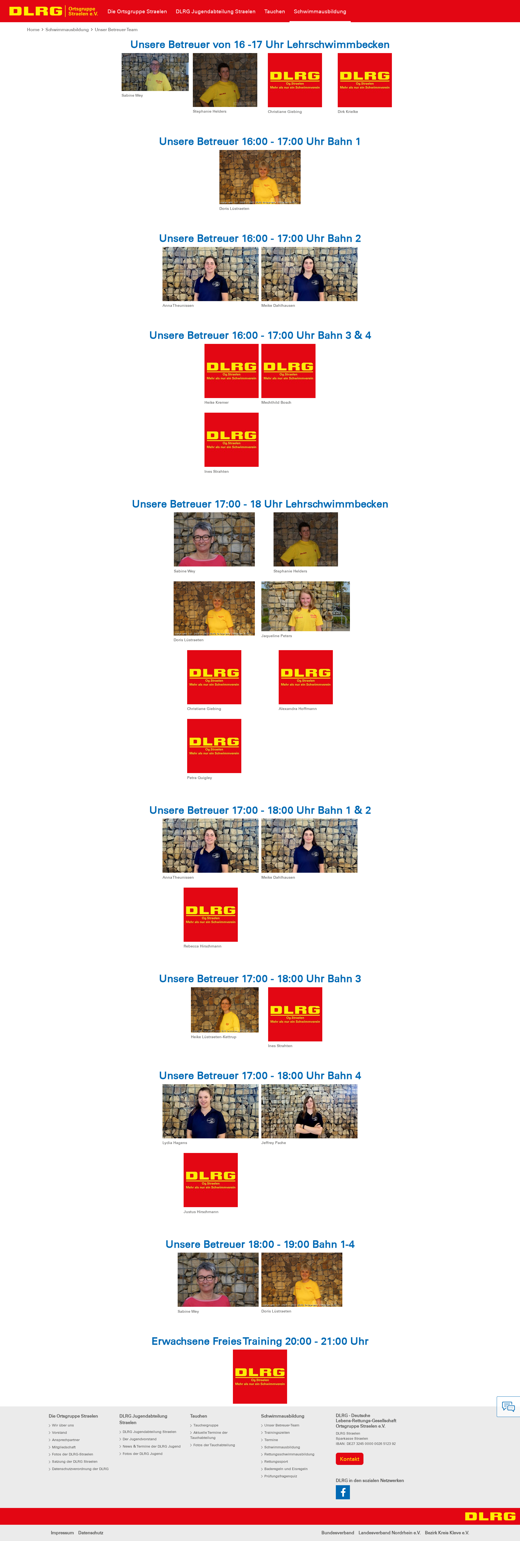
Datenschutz (90, 1532)
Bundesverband (337, 1532)
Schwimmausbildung (67, 29)
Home (33, 29)
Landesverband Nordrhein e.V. (390, 1532)
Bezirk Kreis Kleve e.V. (447, 1532)
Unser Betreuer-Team (116, 29)
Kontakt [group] (349, 1459)
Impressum (62, 1532)
